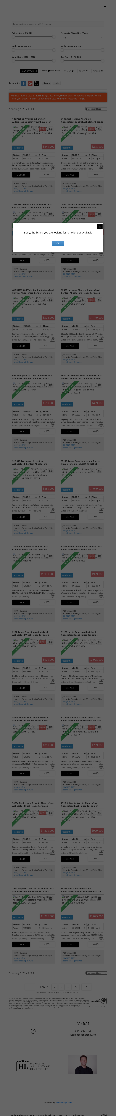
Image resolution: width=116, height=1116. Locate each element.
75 (75, 987)
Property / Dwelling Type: (74, 33)
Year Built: (23, 57)
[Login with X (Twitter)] (36, 85)
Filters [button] (96, 71)
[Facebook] (33, 1031)
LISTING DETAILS (21, 174)
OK (58, 243)
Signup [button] (46, 83)
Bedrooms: (21, 46)
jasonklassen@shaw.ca (23, 191)
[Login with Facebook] (23, 85)
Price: (23, 33)
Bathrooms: (71, 46)
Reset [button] (82, 71)
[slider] (13, 36)
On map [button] (67, 71)
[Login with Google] (30, 85)
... (68, 987)
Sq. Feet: (71, 57)
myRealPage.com (64, 1103)
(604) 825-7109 (20, 188)
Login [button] (56, 83)
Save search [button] (27, 71)
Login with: (14, 83)
